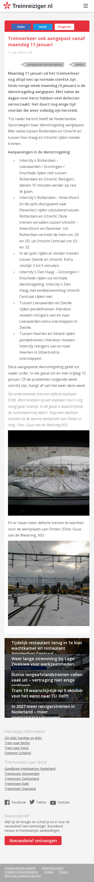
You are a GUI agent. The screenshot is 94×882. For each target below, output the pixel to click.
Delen (21, 27)
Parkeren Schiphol (18, 753)
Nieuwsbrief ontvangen (33, 840)
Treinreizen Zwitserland (22, 778)
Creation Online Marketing (21, 872)
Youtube (63, 802)
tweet (43, 27)
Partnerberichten (52, 868)
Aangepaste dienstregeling (44, 64)
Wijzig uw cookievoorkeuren (23, 876)
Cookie (48, 872)
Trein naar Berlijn (17, 743)
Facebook (19, 802)
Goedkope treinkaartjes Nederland (30, 768)
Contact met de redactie (20, 868)
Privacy (63, 872)
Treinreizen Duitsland (20, 788)
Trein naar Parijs (17, 748)
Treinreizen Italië (17, 783)
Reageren (64, 27)
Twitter (41, 802)
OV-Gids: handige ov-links (23, 738)
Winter (80, 64)
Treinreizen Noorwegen (22, 773)
